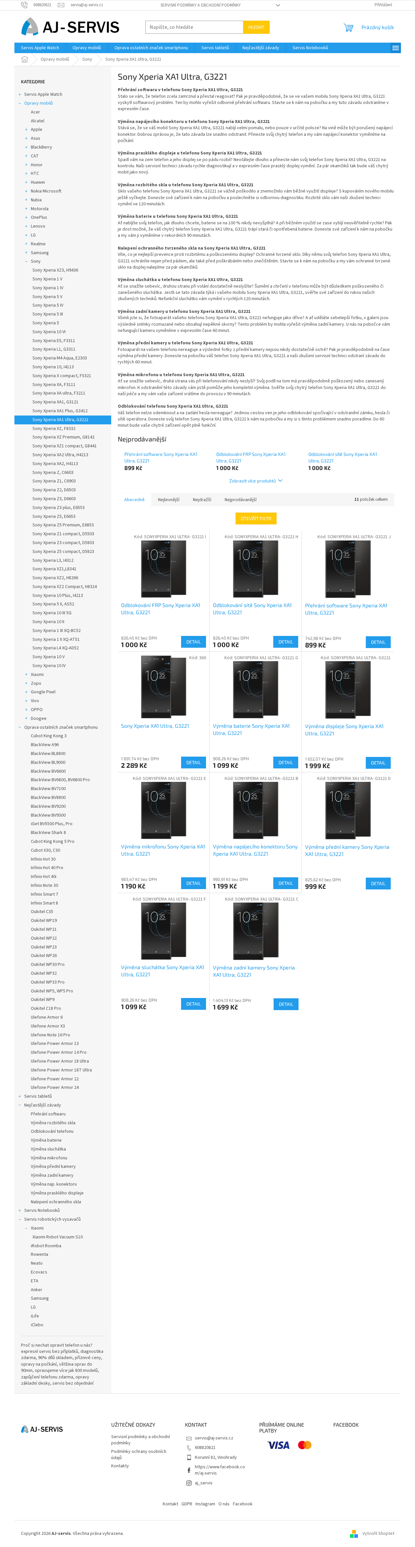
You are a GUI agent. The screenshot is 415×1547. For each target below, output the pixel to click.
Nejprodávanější (241, 500)
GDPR (186, 1504)
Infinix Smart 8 (44, 903)
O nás (224, 1504)
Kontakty (120, 1466)
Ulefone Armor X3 (48, 1026)
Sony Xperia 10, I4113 (53, 367)
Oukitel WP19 (44, 920)
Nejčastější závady (42, 1105)
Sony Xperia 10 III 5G (52, 613)
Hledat (256, 27)
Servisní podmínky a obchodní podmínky (200, 5)
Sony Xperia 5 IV (47, 305)
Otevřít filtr (256, 518)
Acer (35, 112)
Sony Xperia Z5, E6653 (53, 516)
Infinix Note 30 (44, 885)
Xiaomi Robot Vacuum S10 (57, 1237)
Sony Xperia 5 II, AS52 (53, 604)
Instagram (205, 1504)
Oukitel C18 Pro (46, 1008)
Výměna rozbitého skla (53, 1123)
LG (33, 235)
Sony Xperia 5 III (47, 314)
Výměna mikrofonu (49, 1158)
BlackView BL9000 (48, 762)
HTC (35, 173)
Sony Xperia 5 (45, 323)
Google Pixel (43, 692)
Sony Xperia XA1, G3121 (55, 402)
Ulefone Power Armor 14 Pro (59, 1052)
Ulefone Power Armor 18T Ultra (61, 1070)
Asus (35, 138)
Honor (37, 165)
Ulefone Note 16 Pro (50, 1035)
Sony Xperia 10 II (48, 622)
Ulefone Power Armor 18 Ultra (60, 1061)
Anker (36, 1290)
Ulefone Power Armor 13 (55, 1043)
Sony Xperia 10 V (48, 657)
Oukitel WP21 (44, 929)
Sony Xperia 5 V (47, 297)
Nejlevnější (168, 500)
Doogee (39, 718)
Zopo (36, 683)
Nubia (36, 200)
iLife (35, 1316)
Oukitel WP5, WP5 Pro (52, 991)
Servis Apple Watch (43, 94)
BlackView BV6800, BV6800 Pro (60, 780)
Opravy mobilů (38, 103)
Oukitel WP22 (44, 938)
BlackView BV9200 (48, 806)
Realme (38, 244)
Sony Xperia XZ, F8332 (53, 428)
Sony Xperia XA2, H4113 (55, 463)
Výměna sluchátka (48, 1149)
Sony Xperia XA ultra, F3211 (58, 393)
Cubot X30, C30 (45, 850)
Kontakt (170, 1504)
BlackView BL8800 (48, 753)
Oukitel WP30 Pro (48, 964)
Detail (193, 641)
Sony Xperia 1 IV (47, 288)
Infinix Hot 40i (43, 876)
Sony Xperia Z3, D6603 (54, 499)
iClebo (37, 1325)
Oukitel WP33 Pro (48, 982)
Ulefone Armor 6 (47, 1017)
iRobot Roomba (46, 1246)
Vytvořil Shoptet (378, 1533)
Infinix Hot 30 (43, 859)
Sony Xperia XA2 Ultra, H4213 (60, 455)
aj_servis (204, 1483)
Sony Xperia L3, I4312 (52, 560)
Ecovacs (39, 1272)
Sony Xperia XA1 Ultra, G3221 (60, 420)
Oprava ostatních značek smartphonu (61, 727)
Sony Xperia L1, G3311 (53, 349)
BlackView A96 (45, 745)
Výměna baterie (46, 1140)
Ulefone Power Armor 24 (55, 1087)
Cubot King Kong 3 (49, 736)
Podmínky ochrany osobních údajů (138, 1454)
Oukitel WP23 (44, 947)
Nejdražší (202, 500)
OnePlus (39, 217)
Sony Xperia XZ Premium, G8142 (63, 437)
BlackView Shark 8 (48, 832)
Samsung (40, 253)
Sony (36, 261)
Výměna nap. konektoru (54, 1184)
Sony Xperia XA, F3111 (53, 384)
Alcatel (37, 121)
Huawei (38, 182)
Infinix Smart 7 (44, 894)
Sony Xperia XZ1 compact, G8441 (64, 446)
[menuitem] (40, 48)
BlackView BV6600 (48, 771)
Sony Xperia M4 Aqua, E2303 (59, 358)
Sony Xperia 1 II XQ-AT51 (56, 639)
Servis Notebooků (42, 1210)
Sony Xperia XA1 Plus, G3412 (60, 411)
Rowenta (39, 1254)
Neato (37, 1263)
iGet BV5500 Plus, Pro (52, 824)
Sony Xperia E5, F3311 (53, 340)
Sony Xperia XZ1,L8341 (54, 569)
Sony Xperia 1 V (47, 279)
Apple (36, 129)
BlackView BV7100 (48, 788)
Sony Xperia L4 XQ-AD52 (55, 648)
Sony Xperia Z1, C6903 (54, 481)
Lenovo (38, 226)
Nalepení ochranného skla (56, 1202)
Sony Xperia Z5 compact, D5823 (63, 551)
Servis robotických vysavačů (52, 1219)
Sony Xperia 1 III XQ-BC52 (56, 630)
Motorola (40, 209)
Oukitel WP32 (44, 973)
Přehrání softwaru (48, 1114)
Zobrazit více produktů (252, 480)
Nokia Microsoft (46, 191)
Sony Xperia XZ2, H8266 (55, 578)
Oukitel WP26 (44, 955)
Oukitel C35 (42, 911)
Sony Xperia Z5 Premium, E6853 (63, 525)
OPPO (37, 709)
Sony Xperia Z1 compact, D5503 (63, 534)
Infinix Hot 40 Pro (47, 868)
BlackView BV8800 (48, 797)
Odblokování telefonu (52, 1131)
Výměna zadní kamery (52, 1175)
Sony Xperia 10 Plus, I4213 (57, 595)
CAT (35, 156)
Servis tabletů (38, 1096)
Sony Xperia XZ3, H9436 (55, 270)
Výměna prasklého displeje (57, 1193)
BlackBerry (41, 147)
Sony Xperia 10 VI (49, 332)
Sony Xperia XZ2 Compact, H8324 (64, 586)
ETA (34, 1281)
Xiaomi (37, 674)
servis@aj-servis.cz (214, 1438)
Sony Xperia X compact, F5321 (61, 376)
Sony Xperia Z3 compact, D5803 (63, 542)
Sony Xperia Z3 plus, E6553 (58, 507)
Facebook (243, 1504)
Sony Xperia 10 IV (49, 665)
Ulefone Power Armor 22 (55, 1079)
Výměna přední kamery (53, 1166)
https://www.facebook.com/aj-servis (220, 1470)
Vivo (35, 701)
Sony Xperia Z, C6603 (52, 472)
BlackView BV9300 (48, 815)
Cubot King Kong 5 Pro (52, 841)
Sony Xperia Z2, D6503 (54, 490)
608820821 (205, 1447)
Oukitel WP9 (42, 999)
